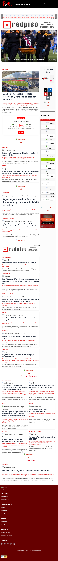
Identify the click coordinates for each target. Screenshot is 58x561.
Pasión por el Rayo (22, 4)
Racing (52, 143)
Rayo (51, 160)
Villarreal (48, 148)
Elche (51, 156)
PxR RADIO (21, 132)
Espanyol (48, 128)
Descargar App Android (6, 535)
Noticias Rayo (4, 496)
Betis (51, 140)
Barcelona (48, 168)
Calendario (3, 513)
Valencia (48, 185)
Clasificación (4, 510)
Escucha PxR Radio (5, 532)
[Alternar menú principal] (44, 4)
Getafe (52, 196)
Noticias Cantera (5, 499)
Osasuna (48, 173)
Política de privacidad (29, 554)
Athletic (52, 163)
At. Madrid (48, 133)
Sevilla (51, 136)
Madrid (52, 180)
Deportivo (48, 153)
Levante (52, 200)
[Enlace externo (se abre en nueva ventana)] (29, 25)
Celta (51, 176)
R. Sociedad (49, 189)
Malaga (52, 193)
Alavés (51, 123)
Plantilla (3, 507)
